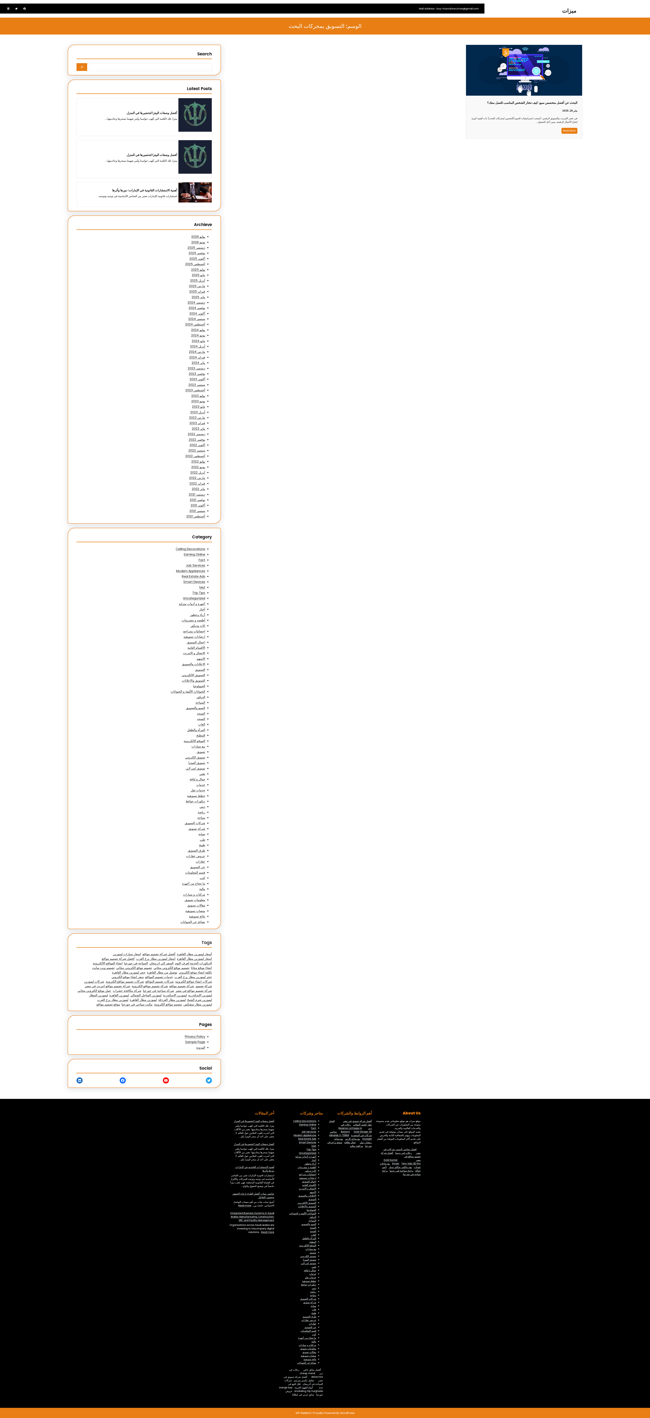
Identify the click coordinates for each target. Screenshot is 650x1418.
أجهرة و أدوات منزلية (192, 604)
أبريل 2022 (197, 472)
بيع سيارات (198, 746)
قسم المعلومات (195, 872)
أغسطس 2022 (195, 456)
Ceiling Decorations (190, 549)
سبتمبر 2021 (197, 511)
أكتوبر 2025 (197, 258)
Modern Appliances (190, 571)
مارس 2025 (197, 286)
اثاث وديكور (197, 626)
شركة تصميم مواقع (181, 986)
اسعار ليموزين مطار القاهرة (194, 959)
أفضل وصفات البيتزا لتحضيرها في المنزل (152, 113)
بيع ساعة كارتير (352, 1139)
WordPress (347, 1413)
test (202, 587)
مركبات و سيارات (194, 894)
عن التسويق (197, 867)
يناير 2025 (198, 297)
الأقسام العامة (196, 648)
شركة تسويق (196, 828)
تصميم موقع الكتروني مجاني (134, 968)
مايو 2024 (198, 341)
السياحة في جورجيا (136, 963)
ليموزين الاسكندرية (175, 995)
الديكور (200, 697)
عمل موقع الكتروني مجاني (94, 991)
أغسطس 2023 (195, 390)
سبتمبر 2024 (196, 319)
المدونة (200, 1047)
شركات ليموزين (94, 981)
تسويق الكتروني (195, 757)
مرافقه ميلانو (356, 1146)
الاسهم (201, 659)
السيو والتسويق (195, 708)
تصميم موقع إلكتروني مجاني (171, 968)
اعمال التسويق (196, 642)
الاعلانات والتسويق (193, 664)
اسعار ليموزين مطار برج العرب (155, 959)
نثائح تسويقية (197, 916)
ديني (202, 806)
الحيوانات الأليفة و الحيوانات (188, 691)
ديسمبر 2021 (197, 494)
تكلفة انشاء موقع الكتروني (195, 972)
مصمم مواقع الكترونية (168, 1004)
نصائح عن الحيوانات (192, 922)
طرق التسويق (196, 850)
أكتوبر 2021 (198, 505)
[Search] (82, 67)
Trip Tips (198, 593)
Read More (569, 130)
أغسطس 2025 (195, 264)
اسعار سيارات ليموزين (127, 954)
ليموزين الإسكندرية (200, 995)
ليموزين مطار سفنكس (197, 1004)
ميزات (569, 10)
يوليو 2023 (198, 396)
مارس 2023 (197, 417)
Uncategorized (194, 598)
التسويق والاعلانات (193, 680)
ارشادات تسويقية (194, 637)
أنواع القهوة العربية (304, 1387)
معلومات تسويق (195, 900)
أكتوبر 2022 (197, 445)
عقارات (200, 861)
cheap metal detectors (311, 1375)
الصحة (201, 713)
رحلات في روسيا (403, 1153)
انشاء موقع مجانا (201, 968)
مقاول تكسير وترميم (304, 1380)
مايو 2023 (198, 406)
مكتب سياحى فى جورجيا (137, 1004)
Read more (244, 1205)
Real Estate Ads (193, 576)
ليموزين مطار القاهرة (143, 1000)
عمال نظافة (350, 1142)
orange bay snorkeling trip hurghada (301, 1389)
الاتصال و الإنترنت (194, 653)
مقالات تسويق (196, 905)
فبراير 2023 (197, 423)
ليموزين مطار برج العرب (112, 1000)
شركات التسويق (195, 823)
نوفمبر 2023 (197, 374)
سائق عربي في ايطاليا (303, 1394)
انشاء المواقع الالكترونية (108, 963)
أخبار (202, 609)
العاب (201, 724)
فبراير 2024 (197, 357)
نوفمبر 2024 (197, 308)
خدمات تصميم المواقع (159, 977)
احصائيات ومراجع (194, 631)
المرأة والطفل (196, 730)
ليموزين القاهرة (119, 995)
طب (202, 839)
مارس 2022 (197, 478)
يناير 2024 (198, 363)
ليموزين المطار (98, 995)
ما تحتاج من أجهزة (193, 883)
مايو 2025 (198, 275)
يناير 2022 (198, 489)
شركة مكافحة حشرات (127, 991)
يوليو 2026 (198, 236)
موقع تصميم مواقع (108, 1004)
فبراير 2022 (197, 483)
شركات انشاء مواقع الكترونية (193, 981)
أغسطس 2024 (195, 324)
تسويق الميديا (196, 763)
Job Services (195, 565)
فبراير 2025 (197, 291)
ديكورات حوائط (195, 801)
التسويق (200, 670)
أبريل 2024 (197, 346)
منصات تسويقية (195, 911)
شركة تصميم (204, 986)
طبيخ (202, 845)
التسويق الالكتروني (193, 675)
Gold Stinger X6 (363, 1131)
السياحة (200, 702)
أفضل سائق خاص (312, 1369)
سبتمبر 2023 (196, 385)
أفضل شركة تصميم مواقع (159, 954)
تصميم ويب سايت (103, 968)
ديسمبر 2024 (196, 302)
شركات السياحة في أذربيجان (303, 1382)
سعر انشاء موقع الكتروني (128, 977)
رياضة (201, 812)
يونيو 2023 (198, 401)
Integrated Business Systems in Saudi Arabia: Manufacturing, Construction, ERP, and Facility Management (252, 1216)
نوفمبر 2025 (197, 253)
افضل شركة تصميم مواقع (118, 959)
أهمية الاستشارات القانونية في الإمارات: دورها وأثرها (144, 190)
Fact (202, 560)
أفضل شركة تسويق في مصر (357, 1121)
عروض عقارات (195, 856)
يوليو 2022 (198, 461)
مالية (202, 889)
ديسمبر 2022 (196, 434)
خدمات (200, 785)
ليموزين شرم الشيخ (199, 1000)
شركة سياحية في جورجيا (158, 991)
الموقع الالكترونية (194, 741)
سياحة (201, 817)
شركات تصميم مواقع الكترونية (125, 981)
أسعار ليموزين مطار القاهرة (194, 954)
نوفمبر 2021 (197, 500)
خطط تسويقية (196, 796)
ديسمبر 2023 (196, 368)
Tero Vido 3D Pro (411, 1163)
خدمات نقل (198, 790)
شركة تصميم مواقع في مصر (194, 991)
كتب (202, 878)
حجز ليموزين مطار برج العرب (193, 977)
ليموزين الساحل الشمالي (145, 995)
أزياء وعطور (197, 615)
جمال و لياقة (197, 779)
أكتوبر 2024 (197, 313)
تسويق (201, 752)
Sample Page (195, 1042)
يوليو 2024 (198, 330)
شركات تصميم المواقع (159, 981)
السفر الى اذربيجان (161, 963)
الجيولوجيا (199, 686)
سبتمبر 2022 (196, 450)
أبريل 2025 (197, 280)
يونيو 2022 (198, 467)
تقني (202, 774)
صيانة (201, 834)
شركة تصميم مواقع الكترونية (150, 986)
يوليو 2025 (198, 269)
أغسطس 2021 (195, 516)
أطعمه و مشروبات (193, 620)
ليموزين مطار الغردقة (172, 1000)
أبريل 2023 (197, 412)
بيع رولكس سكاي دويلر (400, 1167)
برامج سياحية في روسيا (401, 1170)
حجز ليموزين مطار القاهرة (128, 972)
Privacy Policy (195, 1036)
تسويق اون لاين (195, 768)
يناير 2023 (198, 428)
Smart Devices (194, 582)
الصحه (201, 719)
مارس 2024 (197, 352)
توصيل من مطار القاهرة (162, 972)
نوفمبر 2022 (197, 439)
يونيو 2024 (198, 335)
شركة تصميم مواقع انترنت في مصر (107, 986)
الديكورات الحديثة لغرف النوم (193, 963)
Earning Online (194, 554)
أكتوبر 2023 (197, 379)
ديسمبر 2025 (196, 247)
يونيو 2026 (198, 242)
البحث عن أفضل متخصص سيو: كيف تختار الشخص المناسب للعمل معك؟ (532, 103)
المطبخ (200, 735)
